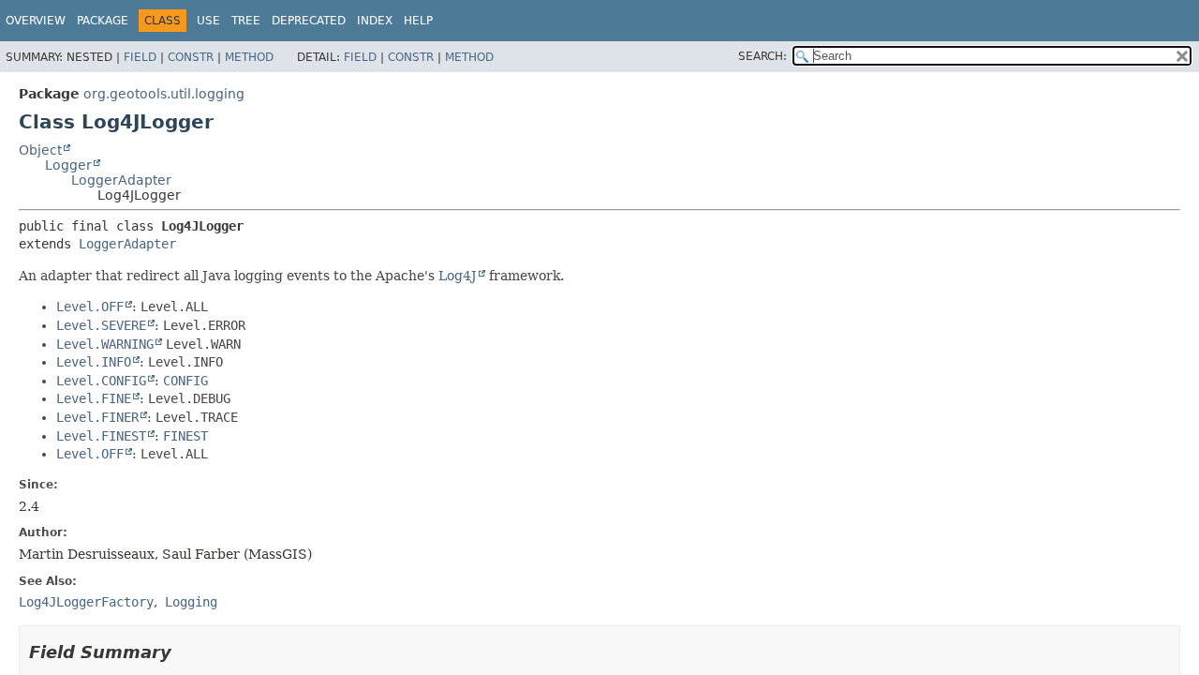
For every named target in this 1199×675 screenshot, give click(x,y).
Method (249, 57)
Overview (36, 20)
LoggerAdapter (121, 180)
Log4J (457, 275)
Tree (245, 20)
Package (102, 20)
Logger (68, 165)
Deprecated (309, 20)
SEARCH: (762, 56)
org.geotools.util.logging (163, 93)
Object (40, 150)
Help (418, 20)
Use (208, 20)
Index (374, 20)
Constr (191, 57)
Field (140, 57)
